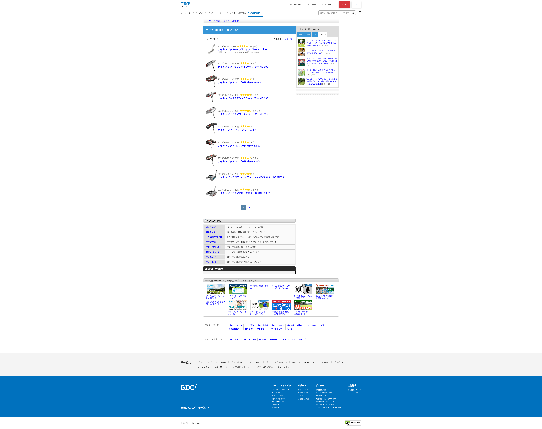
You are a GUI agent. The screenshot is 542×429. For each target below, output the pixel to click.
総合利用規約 (321, 390)
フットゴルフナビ (288, 339)
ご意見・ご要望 (303, 399)
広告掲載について (354, 390)
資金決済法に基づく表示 (325, 405)
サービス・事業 (277, 396)
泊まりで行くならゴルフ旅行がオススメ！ (215, 303)
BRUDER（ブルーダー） (268, 339)
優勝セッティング (213, 252)
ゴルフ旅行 (249, 328)
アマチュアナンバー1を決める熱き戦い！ (215, 297)
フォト (233, 12)
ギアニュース (211, 257)
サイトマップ (276, 328)
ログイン (344, 4)
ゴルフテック (234, 339)
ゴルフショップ (296, 4)
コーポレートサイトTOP (281, 390)
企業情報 (275, 405)
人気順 (276, 38)
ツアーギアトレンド (213, 247)
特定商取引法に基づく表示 (326, 399)
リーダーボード (187, 12)
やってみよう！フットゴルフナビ (237, 312)
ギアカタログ (254, 12)
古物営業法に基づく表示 (325, 402)
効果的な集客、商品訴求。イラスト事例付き (281, 312)
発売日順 (288, 38)
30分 (300, 34)
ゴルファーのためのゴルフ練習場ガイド (303, 312)
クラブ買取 (249, 325)
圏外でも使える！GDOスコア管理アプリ (303, 297)
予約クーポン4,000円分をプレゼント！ (237, 297)
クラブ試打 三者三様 (214, 237)
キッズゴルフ (303, 339)
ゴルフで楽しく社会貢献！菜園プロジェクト (324, 297)
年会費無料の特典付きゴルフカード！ (259, 287)
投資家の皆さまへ (279, 399)
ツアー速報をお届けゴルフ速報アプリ (257, 312)
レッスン (221, 12)
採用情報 (275, 408)
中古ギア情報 (211, 242)
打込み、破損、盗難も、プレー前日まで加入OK (281, 287)
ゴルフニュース (277, 325)
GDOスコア (234, 328)
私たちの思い (277, 393)
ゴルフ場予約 (311, 4)
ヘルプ (356, 4)
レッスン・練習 (318, 325)
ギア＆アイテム (214, 220)
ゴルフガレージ (249, 339)
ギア (211, 12)
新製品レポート (212, 232)
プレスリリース (354, 393)
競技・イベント (303, 325)
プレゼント (261, 328)
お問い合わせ (303, 393)
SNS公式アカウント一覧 (193, 407)
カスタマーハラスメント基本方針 (328, 408)
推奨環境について (322, 396)
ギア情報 (290, 325)
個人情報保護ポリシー (324, 393)
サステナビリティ (279, 402)
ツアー (202, 12)
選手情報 (242, 12)
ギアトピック (211, 262)
